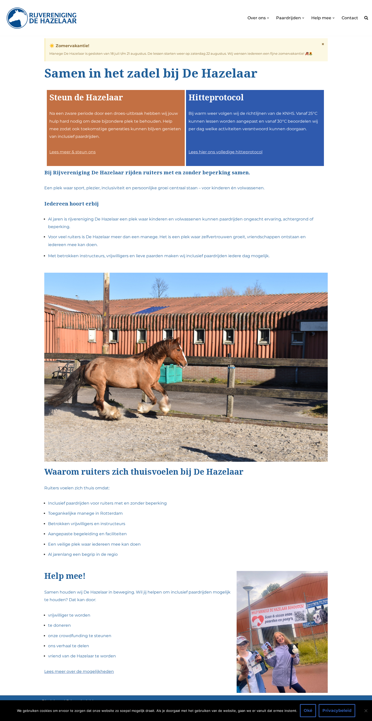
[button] (268, 18)
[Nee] (365, 710)
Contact (350, 17)
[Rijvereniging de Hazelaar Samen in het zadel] (42, 18)
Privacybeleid (337, 710)
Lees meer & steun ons (72, 152)
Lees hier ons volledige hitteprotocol (225, 152)
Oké (308, 710)
